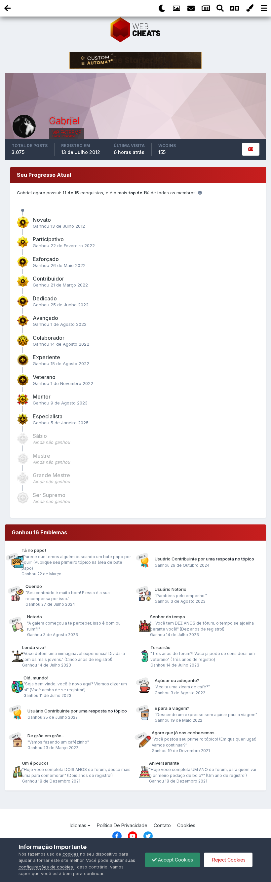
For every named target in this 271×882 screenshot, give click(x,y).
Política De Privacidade (122, 825)
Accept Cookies (175, 860)
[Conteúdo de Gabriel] (250, 149)
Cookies (186, 825)
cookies (70, 854)
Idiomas (79, 825)
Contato (162, 825)
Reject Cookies (228, 860)
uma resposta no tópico (230, 558)
